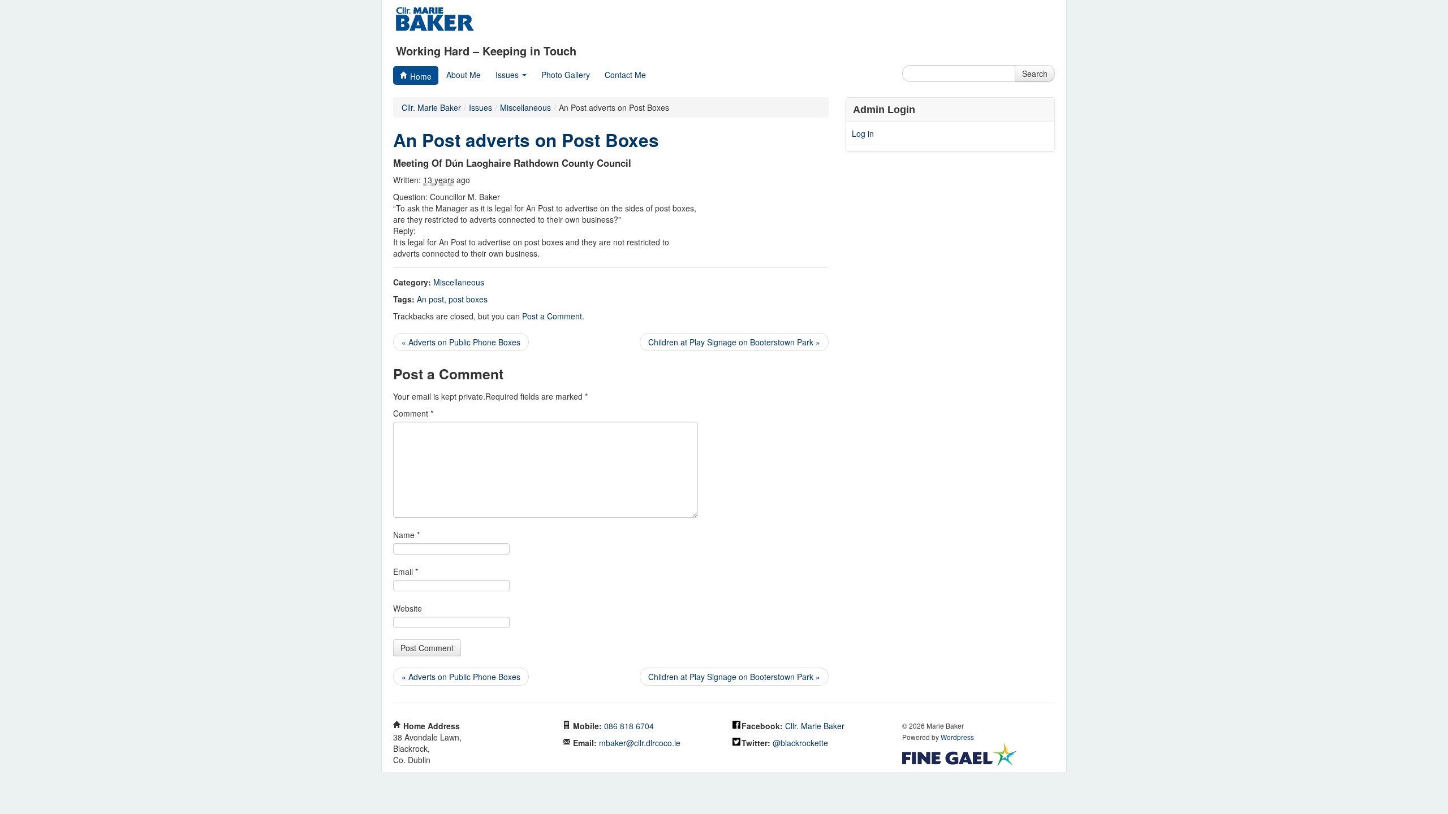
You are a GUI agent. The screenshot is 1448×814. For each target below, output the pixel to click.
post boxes (468, 299)
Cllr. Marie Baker (431, 107)
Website (407, 608)
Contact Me (625, 74)
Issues (508, 74)
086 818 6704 (629, 725)
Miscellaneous (458, 282)
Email (405, 571)
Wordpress (957, 737)
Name (406, 534)
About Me (463, 74)
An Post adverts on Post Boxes (526, 140)
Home (420, 76)
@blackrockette (800, 742)
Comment (413, 413)
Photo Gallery (565, 74)
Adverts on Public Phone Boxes (461, 342)
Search (1035, 73)
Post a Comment (552, 316)
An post (430, 299)
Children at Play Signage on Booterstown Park (734, 342)
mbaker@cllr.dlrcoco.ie (639, 742)
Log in (863, 133)
